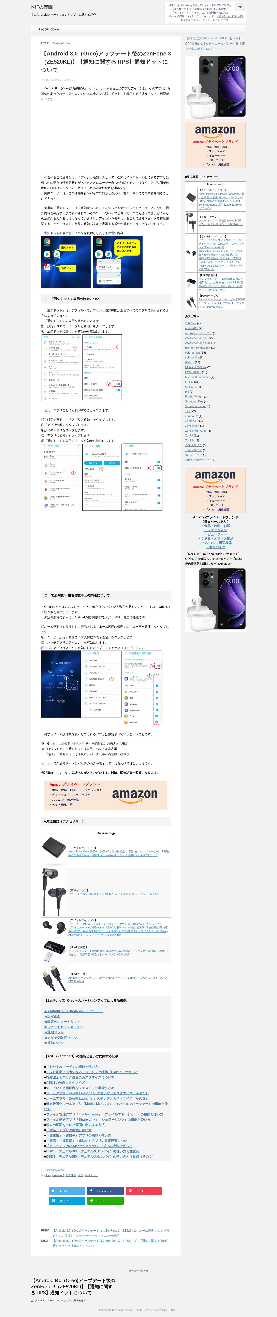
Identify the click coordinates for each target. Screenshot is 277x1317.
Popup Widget (194, 396)
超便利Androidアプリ (198, 459)
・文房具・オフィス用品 (215, 538)
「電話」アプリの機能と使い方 (69, 1130)
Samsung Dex (194, 401)
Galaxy (189, 362)
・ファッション (215, 530)
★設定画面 (52, 1016)
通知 (80, 1175)
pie (187, 391)
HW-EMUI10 (193, 372)
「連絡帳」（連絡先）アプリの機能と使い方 (78, 1135)
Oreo (47, 1175)
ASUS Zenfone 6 (196, 338)
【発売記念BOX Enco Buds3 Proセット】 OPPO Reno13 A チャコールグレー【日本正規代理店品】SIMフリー (215, 44)
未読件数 (70, 1175)
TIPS (188, 411)
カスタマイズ (193, 445)
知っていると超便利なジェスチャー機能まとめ (80, 1088)
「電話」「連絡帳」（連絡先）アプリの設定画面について (88, 1140)
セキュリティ (193, 450)
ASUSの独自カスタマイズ (65, 1082)
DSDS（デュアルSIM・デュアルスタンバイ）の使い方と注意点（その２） (100, 1156)
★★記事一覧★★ (48, 29)
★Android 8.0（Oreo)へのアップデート (73, 1011)
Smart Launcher (195, 406)
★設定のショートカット (62, 1021)
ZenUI (189, 435)
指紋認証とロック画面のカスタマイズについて (80, 1077)
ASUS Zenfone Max (197, 342)
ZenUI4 (190, 440)
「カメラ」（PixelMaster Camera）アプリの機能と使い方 (89, 1146)
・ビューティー (215, 534)
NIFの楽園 (42, 7)
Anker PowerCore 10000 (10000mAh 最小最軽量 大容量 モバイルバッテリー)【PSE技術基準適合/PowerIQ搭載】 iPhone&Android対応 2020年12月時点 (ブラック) (222, 201)
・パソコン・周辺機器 (215, 543)
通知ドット (91, 1175)
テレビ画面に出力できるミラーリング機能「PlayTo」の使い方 (92, 1072)
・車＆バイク (215, 547)
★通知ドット (54, 1032)
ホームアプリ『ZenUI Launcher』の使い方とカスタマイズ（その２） (97, 1098)
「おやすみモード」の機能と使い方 (72, 1066)
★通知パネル (54, 1042)
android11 (191, 328)
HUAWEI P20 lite (195, 367)
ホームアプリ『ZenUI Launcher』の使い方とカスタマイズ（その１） (97, 1093)
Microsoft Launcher (197, 377)
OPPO (189, 381)
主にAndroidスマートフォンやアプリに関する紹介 (58, 1300)
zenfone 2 (191, 416)
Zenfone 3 (58, 1175)
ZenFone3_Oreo (54, 1170)
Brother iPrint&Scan (197, 347)
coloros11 (191, 357)
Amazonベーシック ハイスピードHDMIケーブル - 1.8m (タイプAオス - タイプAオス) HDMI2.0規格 (222, 303)
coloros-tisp (192, 352)
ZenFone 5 (192, 425)
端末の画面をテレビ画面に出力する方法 (75, 1125)
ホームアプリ (193, 455)
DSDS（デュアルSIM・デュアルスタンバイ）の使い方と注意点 (92, 1151)
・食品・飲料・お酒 (215, 526)
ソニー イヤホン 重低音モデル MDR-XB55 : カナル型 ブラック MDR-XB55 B (113, 894)
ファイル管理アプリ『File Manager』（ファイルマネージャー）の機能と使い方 (104, 1114)
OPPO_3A (191, 386)
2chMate (190, 323)
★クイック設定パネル (60, 1037)
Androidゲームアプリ (198, 333)
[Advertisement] (75, 140)
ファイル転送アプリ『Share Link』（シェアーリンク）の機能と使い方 (98, 1119)
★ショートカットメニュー (63, 1027)
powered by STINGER (166, 1310)
